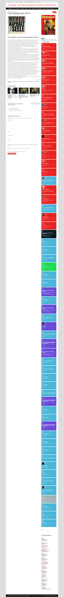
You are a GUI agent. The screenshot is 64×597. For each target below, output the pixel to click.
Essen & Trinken (38, 8)
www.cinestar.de (43, 547)
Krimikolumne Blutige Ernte (11, 11)
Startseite (10, 8)
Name (9, 131)
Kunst (26, 8)
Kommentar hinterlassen (24, 14)
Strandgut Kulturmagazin (17, 14)
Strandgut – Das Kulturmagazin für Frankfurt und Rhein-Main (32, 5)
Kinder (44, 8)
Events (48, 8)
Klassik (33, 8)
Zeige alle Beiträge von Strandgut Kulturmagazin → (16, 110)
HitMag (55, 595)
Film (14, 8)
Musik (30, 8)
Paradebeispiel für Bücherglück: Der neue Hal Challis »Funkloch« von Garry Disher (23, 96)
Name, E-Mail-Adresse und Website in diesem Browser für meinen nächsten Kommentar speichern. (23, 145)
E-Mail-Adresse (10, 135)
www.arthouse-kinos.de (44, 539)
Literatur (22, 8)
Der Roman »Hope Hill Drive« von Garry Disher (34, 95)
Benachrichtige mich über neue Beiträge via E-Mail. (17, 151)
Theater (17, 8)
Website (9, 139)
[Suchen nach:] (48, 12)
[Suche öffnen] (56, 9)
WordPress (51, 595)
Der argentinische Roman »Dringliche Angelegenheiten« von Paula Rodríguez (12, 96)
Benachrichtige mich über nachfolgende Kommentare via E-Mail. (19, 148)
